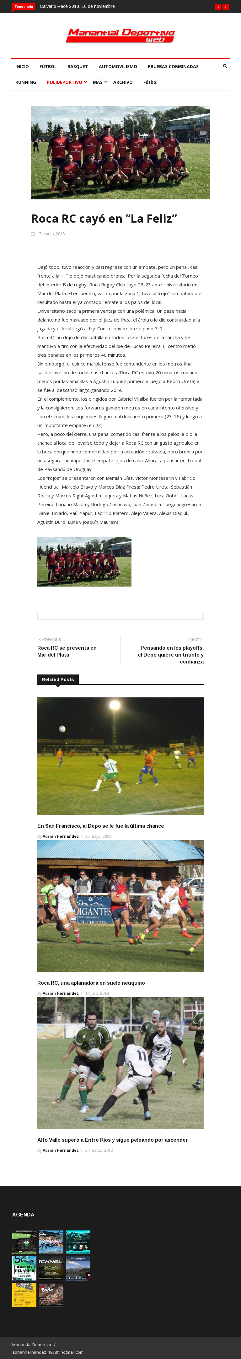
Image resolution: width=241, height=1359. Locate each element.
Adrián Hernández (61, 836)
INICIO (22, 66)
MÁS (98, 82)
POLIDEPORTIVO (64, 82)
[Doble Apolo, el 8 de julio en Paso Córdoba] (51, 1305)
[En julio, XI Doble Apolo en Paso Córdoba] (51, 1252)
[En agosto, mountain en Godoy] (24, 1279)
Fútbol (150, 82)
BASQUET (77, 66)
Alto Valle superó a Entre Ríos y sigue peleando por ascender (112, 1140)
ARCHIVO (123, 82)
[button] (218, 7)
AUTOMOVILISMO (118, 66)
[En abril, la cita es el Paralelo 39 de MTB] (24, 1252)
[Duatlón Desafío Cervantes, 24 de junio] (24, 1305)
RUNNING (25, 82)
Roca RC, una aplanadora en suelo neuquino (91, 983)
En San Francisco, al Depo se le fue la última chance (100, 826)
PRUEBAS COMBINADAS (173, 66)
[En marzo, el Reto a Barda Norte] (78, 1252)
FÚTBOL (48, 66)
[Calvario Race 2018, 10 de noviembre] (78, 1279)
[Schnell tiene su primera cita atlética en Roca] (51, 1279)
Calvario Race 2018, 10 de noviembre (77, 6)
